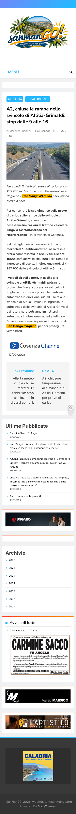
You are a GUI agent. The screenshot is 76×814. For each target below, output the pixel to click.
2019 (12, 591)
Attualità (15, 99)
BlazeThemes (47, 806)
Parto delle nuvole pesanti (25, 496)
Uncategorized (37, 99)
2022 (12, 583)
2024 (12, 576)
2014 (12, 606)
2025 (12, 568)
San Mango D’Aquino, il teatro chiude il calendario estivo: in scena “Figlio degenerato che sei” (39, 446)
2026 (12, 560)
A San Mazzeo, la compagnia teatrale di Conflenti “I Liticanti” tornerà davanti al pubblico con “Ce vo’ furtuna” (40, 463)
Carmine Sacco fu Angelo (24, 433)
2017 (12, 599)
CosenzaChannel (20, 130)
